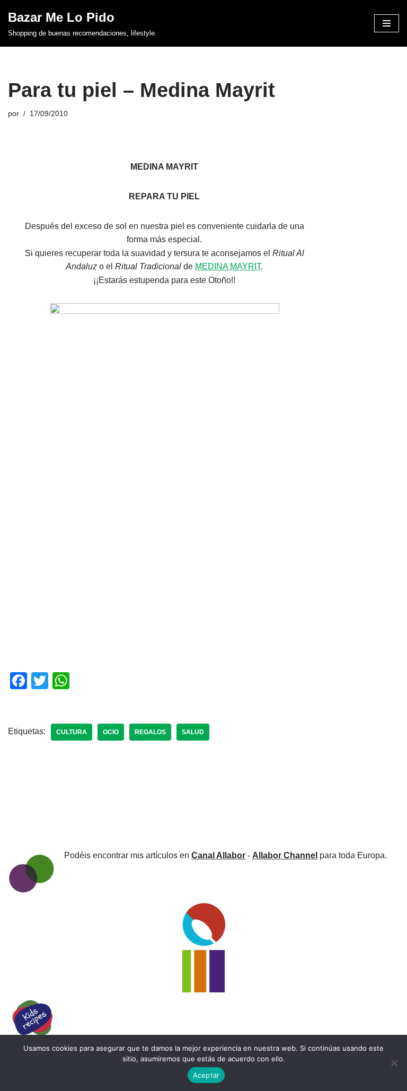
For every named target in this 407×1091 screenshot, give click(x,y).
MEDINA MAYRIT (228, 266)
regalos (150, 732)
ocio (111, 732)
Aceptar (206, 1075)
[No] (393, 1063)
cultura (71, 732)
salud (193, 732)
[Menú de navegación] (386, 23)
